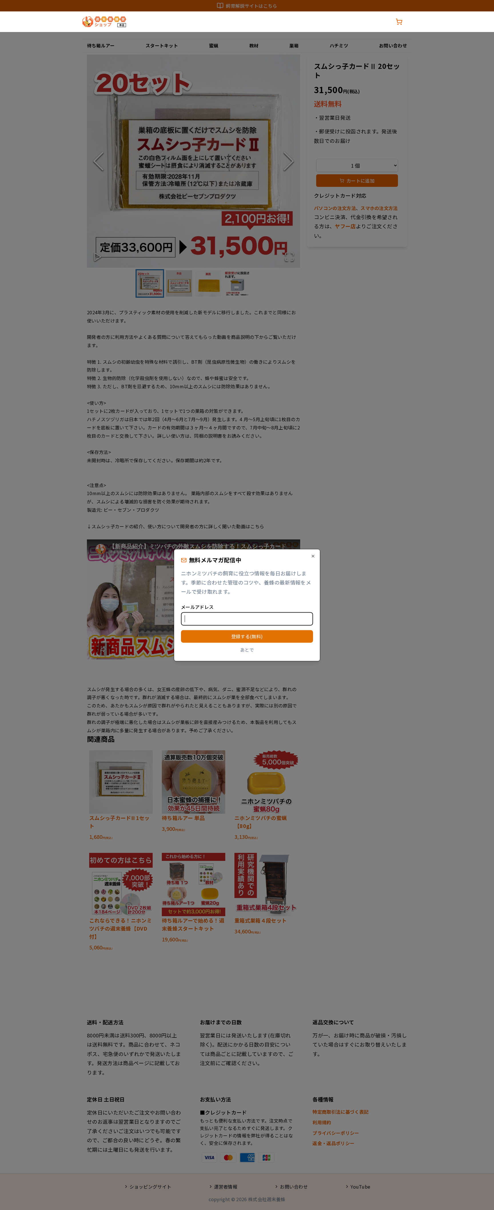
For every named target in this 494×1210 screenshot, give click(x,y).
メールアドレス (197, 606)
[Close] (313, 556)
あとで (247, 650)
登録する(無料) (247, 636)
